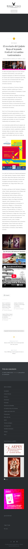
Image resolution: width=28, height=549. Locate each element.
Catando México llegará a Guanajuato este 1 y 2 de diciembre (7, 316)
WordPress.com (15, 546)
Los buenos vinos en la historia (11, 408)
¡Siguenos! (8, 515)
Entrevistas (6, 399)
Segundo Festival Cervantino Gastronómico (14, 331)
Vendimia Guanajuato (8, 428)
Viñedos (6, 431)
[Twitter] (14, 542)
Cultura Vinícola (7, 394)
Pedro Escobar (11, 58)
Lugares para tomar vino (9, 411)
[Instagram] (17, 542)
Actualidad (6, 391)
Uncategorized (7, 426)
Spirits (5, 420)
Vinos (5, 434)
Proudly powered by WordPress (12, 544)
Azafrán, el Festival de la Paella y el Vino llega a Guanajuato (19, 304)
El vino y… (6, 397)
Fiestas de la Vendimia (9, 405)
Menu (14, 11)
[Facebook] (11, 542)
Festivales (14, 43)
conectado (15, 372)
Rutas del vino (7, 417)
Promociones (7, 414)
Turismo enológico (8, 423)
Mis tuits (6, 528)
